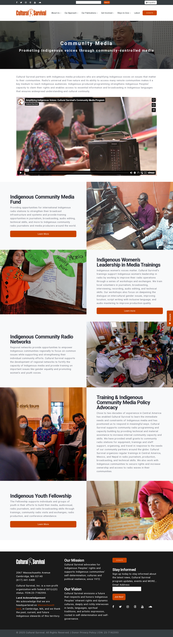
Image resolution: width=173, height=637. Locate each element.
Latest (137, 13)
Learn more (129, 311)
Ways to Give (123, 13)
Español (152, 3)
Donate (149, 13)
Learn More (43, 234)
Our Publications (89, 13)
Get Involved (106, 13)
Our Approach (70, 13)
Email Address (120, 584)
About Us (55, 13)
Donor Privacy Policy (84, 632)
